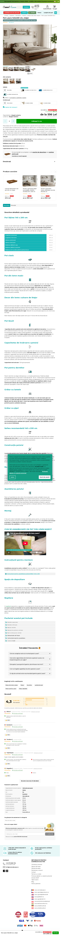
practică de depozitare (39, 152)
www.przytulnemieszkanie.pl (42, 901)
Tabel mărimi (34, 879)
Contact (33, 872)
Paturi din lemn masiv (12, 685)
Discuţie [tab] (13, 205)
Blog (32, 881)
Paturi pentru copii (11, 688)
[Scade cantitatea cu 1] (5, 121)
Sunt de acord (44, 477)
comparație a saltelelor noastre (18, 97)
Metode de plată (35, 868)
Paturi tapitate (23, 688)
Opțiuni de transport (11, 107)
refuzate (11, 471)
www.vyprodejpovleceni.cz (41, 892)
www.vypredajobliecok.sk (41, 894)
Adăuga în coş (36, 121)
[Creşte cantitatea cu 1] (13, 121)
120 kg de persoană (28, 788)
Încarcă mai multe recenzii (30, 781)
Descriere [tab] (7, 205)
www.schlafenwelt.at (40, 908)
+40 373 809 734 (11, 863)
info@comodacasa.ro (12, 867)
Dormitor (29, 685)
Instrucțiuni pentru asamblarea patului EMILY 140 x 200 (23, 573)
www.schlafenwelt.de (40, 905)
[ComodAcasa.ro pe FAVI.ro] (18, 914)
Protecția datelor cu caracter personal (41, 876)
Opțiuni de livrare (36, 866)
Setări (12, 477)
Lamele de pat (39, 685)
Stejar (24, 790)
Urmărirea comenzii (36, 864)
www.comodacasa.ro (40, 890)
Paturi (22, 685)
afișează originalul (35, 711)
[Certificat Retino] (37, 914)
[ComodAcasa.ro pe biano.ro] (26, 914)
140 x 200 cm (26, 796)
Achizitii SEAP (35, 878)
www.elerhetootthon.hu (40, 903)
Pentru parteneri (35, 883)
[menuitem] (12, 12)
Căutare (26, 7)
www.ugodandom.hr (39, 899)
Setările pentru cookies (15, 470)
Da (23, 792)
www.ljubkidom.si (39, 896)
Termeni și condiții (36, 874)
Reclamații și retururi (37, 870)
